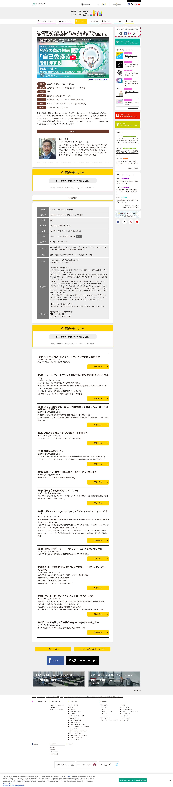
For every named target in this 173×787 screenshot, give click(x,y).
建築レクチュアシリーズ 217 (76, 716)
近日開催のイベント (73, 718)
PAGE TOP (138, 690)
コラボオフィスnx (125, 718)
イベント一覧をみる (133, 108)
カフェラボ (104, 713)
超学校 (70, 707)
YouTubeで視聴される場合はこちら (98, 79)
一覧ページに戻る (53, 649)
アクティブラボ (106, 709)
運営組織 (53, 747)
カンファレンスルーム (126, 709)
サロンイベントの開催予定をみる (130, 207)
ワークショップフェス (74, 711)
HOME (34, 697)
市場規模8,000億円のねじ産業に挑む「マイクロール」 (127, 201)
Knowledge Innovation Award (76, 737)
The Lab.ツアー (54, 707)
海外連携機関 (54, 754)
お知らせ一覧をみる (133, 168)
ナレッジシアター (125, 707)
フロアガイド (104, 705)
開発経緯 (53, 749)
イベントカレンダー (73, 705)
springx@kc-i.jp (67, 312)
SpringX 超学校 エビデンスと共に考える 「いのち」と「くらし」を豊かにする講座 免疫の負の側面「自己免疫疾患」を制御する (91, 697)
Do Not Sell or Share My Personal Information (133, 780)
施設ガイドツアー (125, 720)
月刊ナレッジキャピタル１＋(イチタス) (78, 726)
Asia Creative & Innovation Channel (77, 731)
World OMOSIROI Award (74, 733)
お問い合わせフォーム (63, 764)
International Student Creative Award (77, 735)
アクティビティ (82, 21)
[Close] (170, 780)
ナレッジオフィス (125, 713)
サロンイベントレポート (74, 722)
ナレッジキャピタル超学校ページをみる (92, 649)
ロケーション (54, 751)
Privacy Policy (7, 783)
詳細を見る (98, 366)
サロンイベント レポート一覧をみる (129, 205)
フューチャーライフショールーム (109, 720)
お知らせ (95, 21)
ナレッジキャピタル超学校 (52, 697)
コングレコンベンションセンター (129, 711)
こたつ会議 (71, 713)
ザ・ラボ (103, 707)
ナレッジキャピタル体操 (56, 709)
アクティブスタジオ (107, 711)
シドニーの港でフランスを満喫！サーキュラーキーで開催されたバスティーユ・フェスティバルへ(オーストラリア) (127, 141)
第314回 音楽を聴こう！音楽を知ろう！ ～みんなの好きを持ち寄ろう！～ (127, 191)
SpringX (122, 705)
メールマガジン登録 (84, 764)
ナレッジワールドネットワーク (76, 724)
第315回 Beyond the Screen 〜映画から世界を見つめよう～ (127, 182)
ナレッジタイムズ (73, 729)
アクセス (130, 21)
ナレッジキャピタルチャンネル (106, 764)
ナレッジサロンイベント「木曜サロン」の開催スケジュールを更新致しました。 (127, 163)
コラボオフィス (124, 716)
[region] (86, 780)
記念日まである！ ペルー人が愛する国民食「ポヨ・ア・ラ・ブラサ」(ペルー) (127, 153)
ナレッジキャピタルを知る (47, 21)
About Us (119, 21)
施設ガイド (107, 21)
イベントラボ (105, 716)
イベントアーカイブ (73, 739)
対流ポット (71, 709)
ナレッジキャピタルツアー (57, 705)
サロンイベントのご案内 (74, 720)
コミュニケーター (67, 21)
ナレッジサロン (105, 718)
